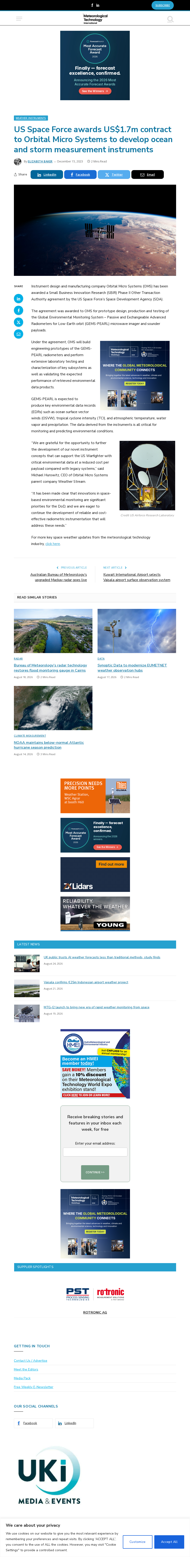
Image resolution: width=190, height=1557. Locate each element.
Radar (18, 658)
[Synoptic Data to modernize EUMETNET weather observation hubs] (137, 631)
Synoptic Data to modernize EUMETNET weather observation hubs (132, 668)
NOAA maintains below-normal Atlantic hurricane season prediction (49, 745)
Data (101, 658)
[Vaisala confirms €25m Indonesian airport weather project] (27, 988)
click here (52, 544)
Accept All (169, 1542)
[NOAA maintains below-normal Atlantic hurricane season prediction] (53, 708)
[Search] (170, 18)
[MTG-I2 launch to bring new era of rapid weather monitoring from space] (27, 1013)
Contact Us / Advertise (30, 1360)
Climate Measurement (30, 735)
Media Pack (22, 1378)
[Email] (18, 334)
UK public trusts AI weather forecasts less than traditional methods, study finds (102, 957)
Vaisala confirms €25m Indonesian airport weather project (86, 982)
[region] (95, 1537)
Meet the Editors (26, 1369)
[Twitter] (18, 322)
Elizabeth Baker (40, 161)
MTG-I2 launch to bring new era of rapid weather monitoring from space (96, 1007)
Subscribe (162, 5)
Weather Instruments (31, 118)
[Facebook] (18, 310)
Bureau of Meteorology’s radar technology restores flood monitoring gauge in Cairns (50, 668)
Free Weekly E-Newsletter (33, 1387)
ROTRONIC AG (95, 1312)
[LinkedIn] (18, 298)
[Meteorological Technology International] (95, 18)
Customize (138, 1542)
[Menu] (19, 18)
